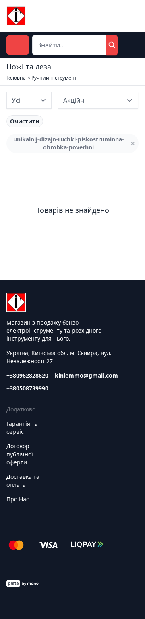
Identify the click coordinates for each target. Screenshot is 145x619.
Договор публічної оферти (19, 454)
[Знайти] (112, 45)
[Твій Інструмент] (16, 16)
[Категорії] (17, 45)
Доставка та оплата (22, 480)
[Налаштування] (130, 45)
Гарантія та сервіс (22, 427)
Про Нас (17, 499)
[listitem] (24, 121)
